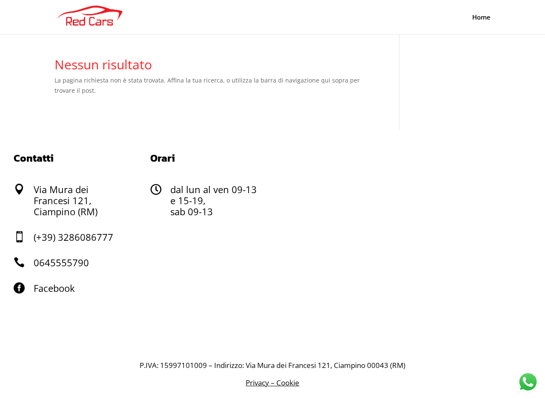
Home (481, 17)
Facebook (54, 288)
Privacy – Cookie (272, 383)
